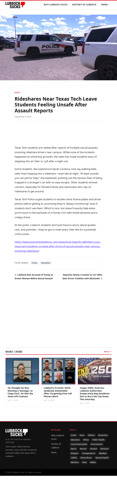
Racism (83, 449)
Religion (74, 453)
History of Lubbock (84, 4)
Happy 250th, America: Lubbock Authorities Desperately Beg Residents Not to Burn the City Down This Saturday (94, 393)
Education (45, 263)
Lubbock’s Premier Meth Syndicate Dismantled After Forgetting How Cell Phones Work (58, 392)
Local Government (79, 444)
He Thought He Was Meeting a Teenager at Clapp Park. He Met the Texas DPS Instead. (20, 392)
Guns (82, 435)
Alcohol (93, 449)
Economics (103, 435)
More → (108, 351)
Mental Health (102, 458)
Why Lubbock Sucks (55, 4)
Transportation (88, 453)
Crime (34, 263)
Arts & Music (86, 458)
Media (93, 462)
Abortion (75, 462)
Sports (73, 449)
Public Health (98, 440)
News (104, 4)
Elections (105, 449)
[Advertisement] (58, 133)
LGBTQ (74, 458)
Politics (91, 435)
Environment (96, 444)
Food (84, 462)
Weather (103, 453)
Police (86, 440)
